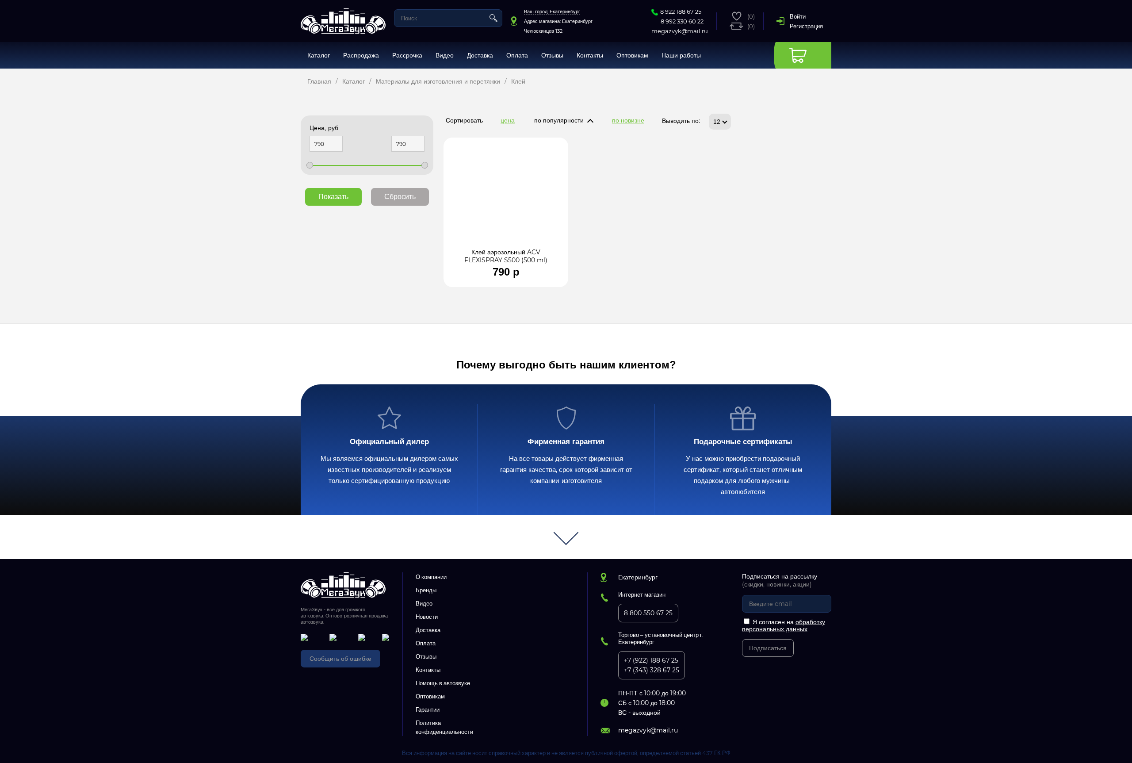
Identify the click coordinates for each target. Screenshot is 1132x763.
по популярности (559, 120)
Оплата (517, 55)
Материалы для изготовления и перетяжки (438, 81)
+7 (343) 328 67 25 (651, 670)
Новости (427, 616)
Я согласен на (783, 625)
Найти (493, 18)
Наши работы (681, 55)
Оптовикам (632, 55)
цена (508, 120)
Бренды (426, 590)
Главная (319, 81)
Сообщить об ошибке (340, 659)
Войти (798, 16)
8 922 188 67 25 (680, 11)
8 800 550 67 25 (648, 613)
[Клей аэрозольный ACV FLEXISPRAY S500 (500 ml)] (505, 197)
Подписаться (768, 648)
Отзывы (552, 55)
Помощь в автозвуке (443, 682)
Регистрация (806, 26)
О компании (431, 576)
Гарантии (428, 709)
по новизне (628, 120)
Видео (445, 55)
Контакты (590, 55)
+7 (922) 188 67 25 (651, 660)
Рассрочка (407, 55)
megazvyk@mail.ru (679, 31)
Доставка (480, 55)
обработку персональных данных (783, 625)
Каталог (318, 55)
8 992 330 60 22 (682, 21)
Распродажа (361, 55)
